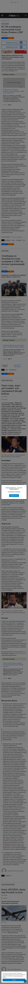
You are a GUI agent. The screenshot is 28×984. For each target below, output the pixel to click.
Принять (14, 980)
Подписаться (14, 495)
